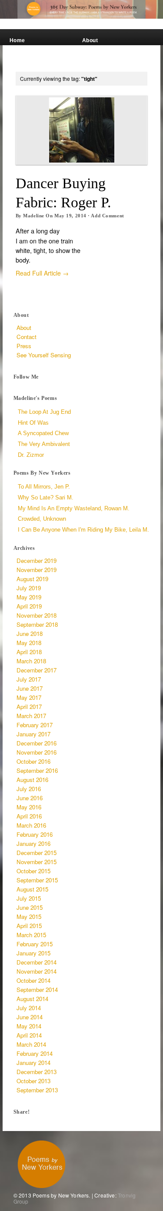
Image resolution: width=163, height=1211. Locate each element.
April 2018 (29, 652)
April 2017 (29, 706)
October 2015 (33, 871)
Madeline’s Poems (34, 48)
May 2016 (29, 807)
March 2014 (31, 1044)
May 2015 (29, 916)
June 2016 (30, 798)
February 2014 (35, 1053)
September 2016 (37, 770)
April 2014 (29, 1035)
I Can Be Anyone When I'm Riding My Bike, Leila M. (83, 529)
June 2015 (30, 907)
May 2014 (29, 1026)
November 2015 (37, 862)
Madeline (33, 215)
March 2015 (31, 935)
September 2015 (37, 880)
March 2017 (31, 716)
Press (18, 62)
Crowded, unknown (42, 519)
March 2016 (31, 825)
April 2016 (29, 816)
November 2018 (37, 615)
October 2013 (33, 1081)
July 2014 (29, 1008)
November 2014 (37, 971)
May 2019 (29, 597)
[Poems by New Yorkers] (81, 9)
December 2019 (37, 560)
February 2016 (35, 834)
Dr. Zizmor (31, 455)
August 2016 (32, 779)
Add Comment (107, 215)
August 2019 (32, 579)
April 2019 (29, 606)
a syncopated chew (43, 433)
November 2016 (37, 752)
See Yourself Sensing (99, 51)
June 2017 (30, 688)
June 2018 (30, 633)
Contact (92, 62)
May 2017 (29, 697)
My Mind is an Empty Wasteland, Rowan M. (74, 508)
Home (17, 40)
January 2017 (33, 734)
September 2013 (37, 1090)
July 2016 (29, 789)
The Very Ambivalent (44, 444)
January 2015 (33, 953)
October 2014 (33, 980)
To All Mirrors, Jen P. (44, 486)
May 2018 (29, 643)
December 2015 (37, 852)
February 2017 (35, 725)
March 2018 (31, 661)
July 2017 (29, 679)
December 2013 (37, 1072)
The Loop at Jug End (44, 412)
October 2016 (33, 761)
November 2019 (37, 570)
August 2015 (32, 889)
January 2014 (33, 1062)
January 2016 (33, 843)
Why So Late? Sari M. (45, 497)
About (90, 40)
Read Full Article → (42, 273)
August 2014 (32, 999)
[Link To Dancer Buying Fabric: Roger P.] (82, 130)
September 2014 (37, 989)
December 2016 (37, 743)
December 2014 (37, 962)
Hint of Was (33, 422)
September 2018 (37, 624)
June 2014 (30, 1017)
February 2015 (35, 944)
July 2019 (29, 588)
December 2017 (37, 670)
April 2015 (29, 926)
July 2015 (29, 898)
